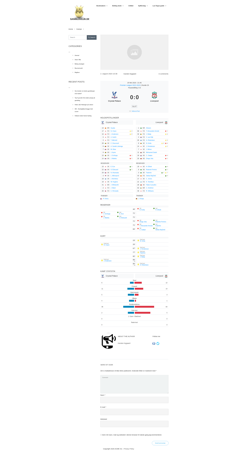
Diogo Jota (149, 158)
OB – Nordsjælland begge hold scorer (84, 110)
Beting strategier (79, 64)
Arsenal (77, 55)
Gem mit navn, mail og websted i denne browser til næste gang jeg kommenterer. (132, 435)
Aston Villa (78, 59)
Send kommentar (160, 443)
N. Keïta (148, 143)
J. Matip (148, 134)
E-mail (103, 407)
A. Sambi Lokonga (117, 146)
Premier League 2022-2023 (130, 85)
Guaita (113, 128)
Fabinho (149, 172)
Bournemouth (79, 68)
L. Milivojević (115, 175)
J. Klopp (141, 198)
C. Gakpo (149, 155)
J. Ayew (113, 152)
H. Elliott (149, 166)
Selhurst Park (136, 111)
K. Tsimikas (150, 182)
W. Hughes (114, 182)
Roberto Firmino (151, 169)
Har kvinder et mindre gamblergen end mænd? (85, 92)
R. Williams (150, 191)
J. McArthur (114, 179)
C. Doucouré (115, 143)
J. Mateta (114, 158)
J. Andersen (114, 134)
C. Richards (114, 191)
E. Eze (113, 166)
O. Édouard (114, 169)
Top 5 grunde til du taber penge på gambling (85, 99)
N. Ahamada (115, 172)
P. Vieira (105, 198)
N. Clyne (113, 131)
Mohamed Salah (151, 152)
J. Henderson (150, 146)
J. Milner (149, 149)
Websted (103, 419)
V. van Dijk (149, 137)
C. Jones (149, 179)
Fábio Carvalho (151, 185)
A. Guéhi (113, 137)
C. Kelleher (149, 188)
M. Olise (113, 149)
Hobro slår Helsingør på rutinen (84, 104)
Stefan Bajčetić (151, 175)
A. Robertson (150, 140)
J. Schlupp (114, 155)
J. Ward (113, 188)
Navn (102, 395)
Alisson (148, 128)
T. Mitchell (114, 140)
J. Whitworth (115, 185)
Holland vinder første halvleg (83, 115)
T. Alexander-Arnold (152, 131)
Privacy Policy (129, 449)
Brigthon (77, 72)
